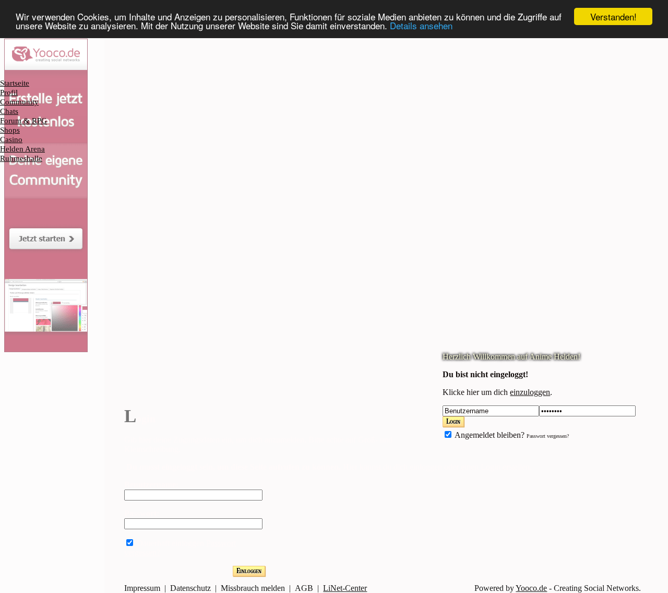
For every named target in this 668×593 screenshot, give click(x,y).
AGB (304, 588)
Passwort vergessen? (548, 436)
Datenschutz (190, 588)
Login (453, 421)
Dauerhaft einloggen (169, 543)
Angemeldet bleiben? (488, 435)
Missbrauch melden (253, 588)
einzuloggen (530, 392)
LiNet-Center (345, 588)
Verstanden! (613, 16)
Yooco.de (531, 588)
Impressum (142, 588)
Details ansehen (421, 25)
